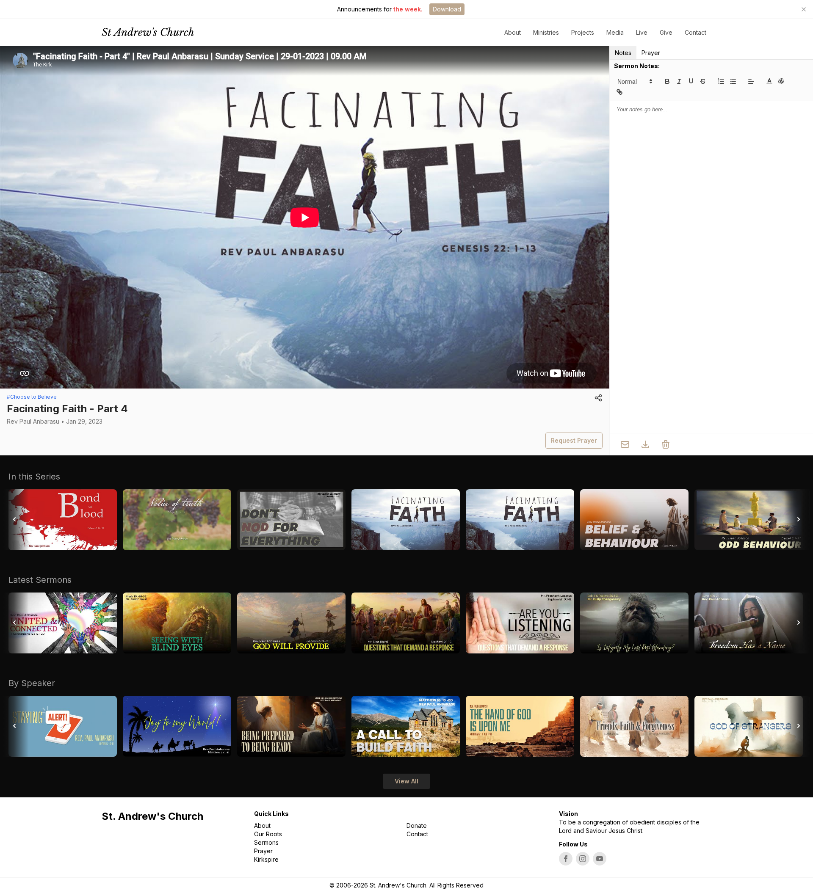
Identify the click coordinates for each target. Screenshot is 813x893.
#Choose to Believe (32, 397)
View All (406, 781)
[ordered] (721, 81)
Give (666, 32)
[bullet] (733, 81)
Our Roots (268, 834)
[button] (634, 81)
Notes (623, 52)
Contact (695, 32)
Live (641, 32)
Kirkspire (266, 859)
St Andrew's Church (148, 32)
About (262, 825)
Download (447, 9)
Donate (416, 825)
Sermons (266, 842)
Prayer (651, 52)
